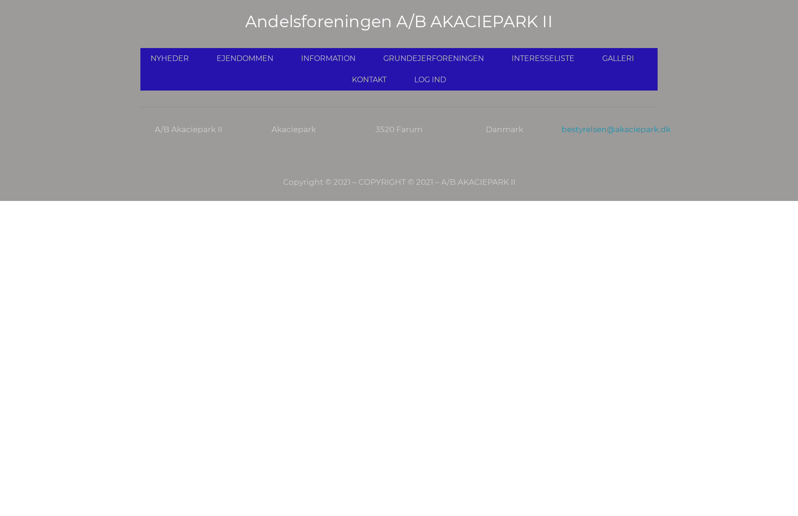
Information (328, 58)
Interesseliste (543, 58)
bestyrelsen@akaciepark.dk (616, 129)
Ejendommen (245, 58)
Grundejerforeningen (433, 58)
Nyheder (170, 58)
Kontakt (369, 79)
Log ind (430, 79)
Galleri (618, 58)
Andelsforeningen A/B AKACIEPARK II (399, 21)
